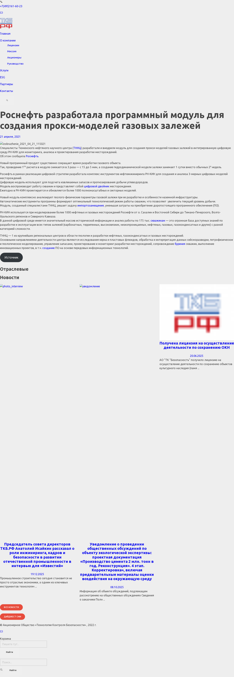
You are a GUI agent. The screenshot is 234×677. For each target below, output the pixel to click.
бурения (180, 243)
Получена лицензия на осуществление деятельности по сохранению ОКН (196, 345)
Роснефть (32, 156)
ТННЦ (77, 147)
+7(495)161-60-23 (11, 6)
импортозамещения (90, 205)
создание (48, 247)
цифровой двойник (96, 186)
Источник (11, 257)
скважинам (158, 220)
